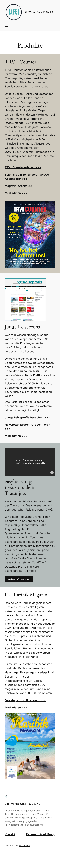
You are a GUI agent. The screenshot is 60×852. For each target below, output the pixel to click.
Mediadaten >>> (16, 193)
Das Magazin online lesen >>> (25, 700)
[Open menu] (7, 26)
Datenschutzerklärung (40, 834)
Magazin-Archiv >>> (19, 186)
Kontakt (10, 834)
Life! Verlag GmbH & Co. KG (38, 12)
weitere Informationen (18, 579)
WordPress (24, 845)
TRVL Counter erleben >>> (23, 167)
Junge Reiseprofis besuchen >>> (27, 417)
